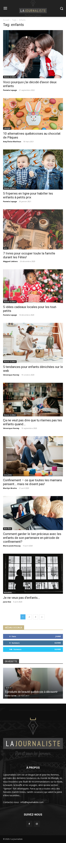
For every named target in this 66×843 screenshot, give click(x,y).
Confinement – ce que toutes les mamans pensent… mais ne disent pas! (32, 482)
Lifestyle (7, 128)
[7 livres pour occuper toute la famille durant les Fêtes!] (33, 229)
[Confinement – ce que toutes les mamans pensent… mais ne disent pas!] (33, 456)
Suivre (57, 643)
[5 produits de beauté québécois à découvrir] (33, 683)
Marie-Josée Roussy (12, 546)
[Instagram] (37, 824)
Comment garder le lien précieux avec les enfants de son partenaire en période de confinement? (32, 537)
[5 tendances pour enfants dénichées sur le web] (33, 343)
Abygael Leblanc (10, 261)
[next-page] (42, 616)
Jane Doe (7, 602)
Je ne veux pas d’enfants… (21, 598)
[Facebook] (29, 824)
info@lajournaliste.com (32, 802)
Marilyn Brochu (10, 488)
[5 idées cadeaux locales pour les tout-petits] (33, 286)
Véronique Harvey (11, 375)
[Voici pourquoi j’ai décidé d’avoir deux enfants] (33, 54)
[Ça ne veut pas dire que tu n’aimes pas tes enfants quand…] (33, 400)
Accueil (6, 20)
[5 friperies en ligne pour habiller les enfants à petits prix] (33, 169)
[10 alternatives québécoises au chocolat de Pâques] (33, 114)
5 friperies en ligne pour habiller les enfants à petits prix (28, 195)
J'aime (58, 636)
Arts (5, 248)
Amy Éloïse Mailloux (12, 141)
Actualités (8, 475)
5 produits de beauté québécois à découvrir (31, 691)
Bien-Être (7, 529)
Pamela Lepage (10, 90)
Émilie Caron (10, 695)
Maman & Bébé (10, 77)
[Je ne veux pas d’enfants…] (33, 574)
